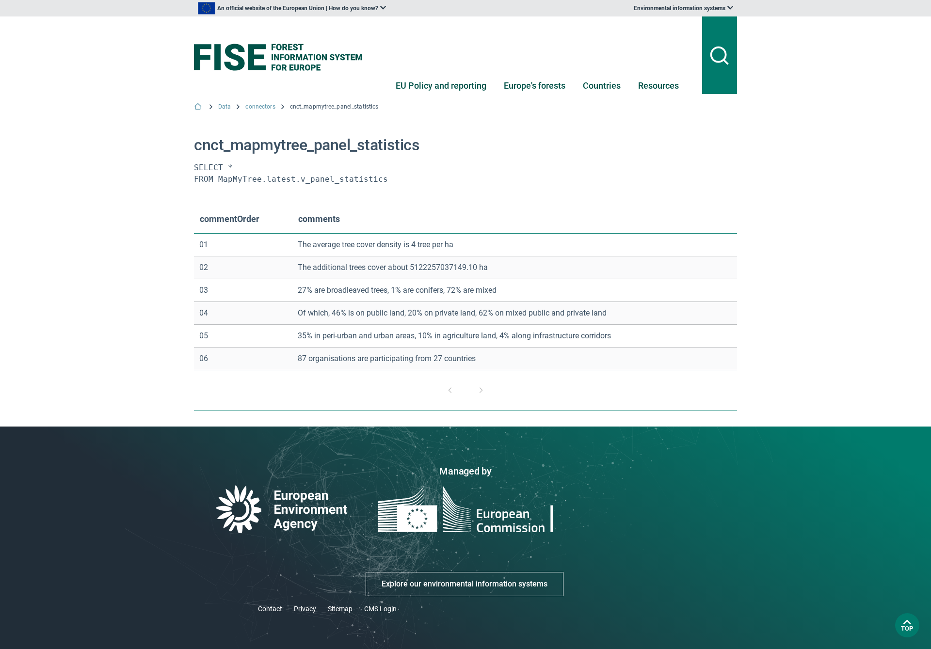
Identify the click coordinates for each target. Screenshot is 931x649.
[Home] (199, 107)
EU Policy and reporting (441, 85)
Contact (270, 609)
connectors (260, 106)
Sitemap (340, 609)
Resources (658, 85)
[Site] (282, 57)
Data (224, 106)
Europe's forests (534, 85)
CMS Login (380, 609)
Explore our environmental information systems (464, 583)
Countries (602, 85)
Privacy (305, 609)
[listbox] (292, 8)
